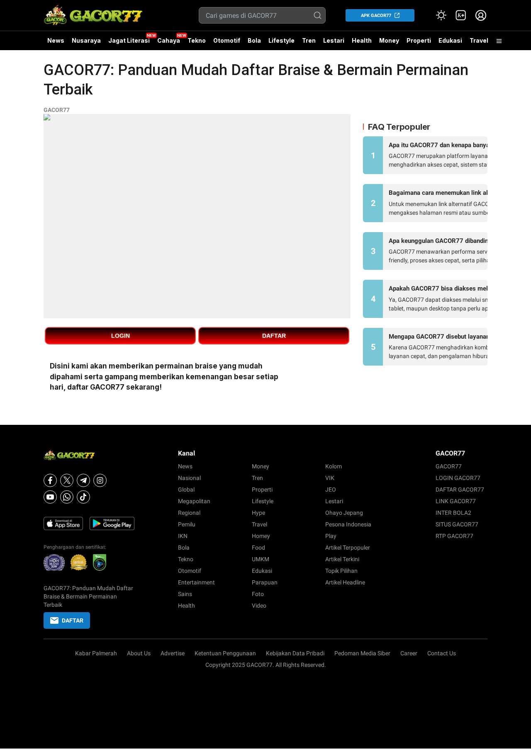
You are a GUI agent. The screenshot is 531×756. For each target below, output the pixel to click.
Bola (254, 40)
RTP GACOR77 (454, 536)
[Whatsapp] (66, 497)
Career (408, 653)
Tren (309, 40)
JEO (330, 489)
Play (330, 536)
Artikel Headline (345, 582)
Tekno (197, 40)
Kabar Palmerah (96, 653)
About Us (139, 653)
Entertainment (196, 582)
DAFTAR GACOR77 (460, 489)
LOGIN (120, 335)
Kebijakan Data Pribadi (295, 653)
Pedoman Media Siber (362, 653)
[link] (461, 15)
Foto (258, 594)
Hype (258, 512)
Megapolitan (194, 501)
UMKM (260, 559)
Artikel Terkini (342, 559)
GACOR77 (57, 110)
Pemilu (186, 524)
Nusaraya (86, 40)
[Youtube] (50, 497)
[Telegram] (83, 480)
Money (389, 40)
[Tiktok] (83, 497)
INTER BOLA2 (453, 512)
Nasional (189, 478)
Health (362, 40)
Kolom (333, 466)
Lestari (333, 43)
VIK (329, 478)
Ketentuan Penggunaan (225, 653)
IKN (183, 536)
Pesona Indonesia (348, 524)
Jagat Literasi (129, 40)
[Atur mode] (441, 15)
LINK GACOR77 (456, 501)
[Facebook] (50, 480)
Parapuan (265, 582)
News (55, 40)
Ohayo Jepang (344, 512)
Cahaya (168, 40)
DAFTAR (274, 335)
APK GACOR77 (376, 15)
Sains (185, 594)
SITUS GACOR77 (457, 524)
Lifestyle (281, 40)
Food (258, 547)
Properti (419, 40)
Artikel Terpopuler (347, 547)
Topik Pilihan (341, 570)
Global (186, 489)
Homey (261, 536)
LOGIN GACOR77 (458, 478)
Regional (189, 512)
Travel (479, 40)
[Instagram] (100, 480)
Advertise (173, 653)
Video (259, 605)
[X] (66, 480)
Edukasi (450, 40)
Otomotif (226, 40)
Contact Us (441, 653)
